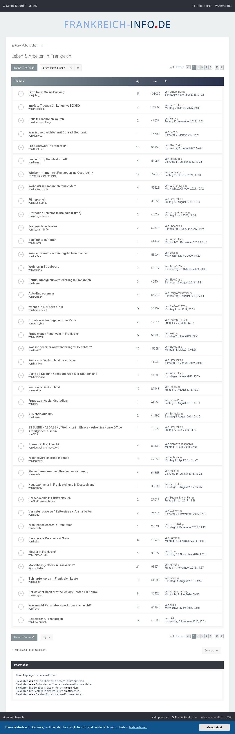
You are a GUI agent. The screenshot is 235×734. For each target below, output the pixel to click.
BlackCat (38, 149)
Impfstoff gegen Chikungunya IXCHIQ (54, 105)
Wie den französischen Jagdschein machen (58, 253)
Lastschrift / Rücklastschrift (47, 159)
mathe (37, 390)
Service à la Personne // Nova (48, 538)
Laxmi (36, 417)
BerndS (37, 487)
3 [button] (202, 67)
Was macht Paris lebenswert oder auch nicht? (60, 605)
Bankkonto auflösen (42, 240)
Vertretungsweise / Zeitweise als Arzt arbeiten (60, 511)
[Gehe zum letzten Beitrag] (184, 91)
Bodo (36, 514)
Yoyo (173, 252)
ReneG (173, 386)
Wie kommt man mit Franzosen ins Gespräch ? (60, 172)
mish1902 (175, 524)
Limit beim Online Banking (46, 92)
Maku (36, 283)
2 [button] (198, 67)
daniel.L (37, 135)
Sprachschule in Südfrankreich (49, 498)
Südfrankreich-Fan (44, 501)
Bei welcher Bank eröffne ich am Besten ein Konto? (63, 592)
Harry (173, 118)
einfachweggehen (180, 443)
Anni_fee (38, 323)
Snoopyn (175, 225)
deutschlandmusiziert (46, 447)
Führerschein (37, 199)
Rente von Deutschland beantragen (52, 360)
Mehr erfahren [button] (138, 727)
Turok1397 (176, 266)
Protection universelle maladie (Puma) (54, 213)
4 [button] (206, 67)
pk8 (172, 604)
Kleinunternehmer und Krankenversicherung (58, 471)
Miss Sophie (40, 202)
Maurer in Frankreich (42, 551)
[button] (188, 67)
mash (36, 474)
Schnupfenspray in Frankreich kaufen (53, 578)
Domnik (37, 296)
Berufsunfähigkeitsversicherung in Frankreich (59, 280)
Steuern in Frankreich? (43, 444)
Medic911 (39, 336)
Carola (173, 537)
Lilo (171, 551)
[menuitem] (32, 5)
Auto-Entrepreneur (41, 293)
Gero (172, 132)
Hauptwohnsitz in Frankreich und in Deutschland (61, 484)
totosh (37, 528)
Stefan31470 (41, 229)
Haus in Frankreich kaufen (46, 119)
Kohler (173, 564)
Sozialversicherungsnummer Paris (52, 320)
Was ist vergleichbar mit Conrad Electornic (57, 132)
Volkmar (174, 511)
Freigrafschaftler (179, 293)
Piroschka (39, 108)
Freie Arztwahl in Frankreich (47, 146)
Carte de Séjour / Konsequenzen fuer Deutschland (62, 374)
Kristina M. (39, 377)
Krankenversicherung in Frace (48, 458)
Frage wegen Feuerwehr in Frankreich (53, 333)
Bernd (36, 162)
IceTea (37, 256)
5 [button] (210, 67)
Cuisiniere (175, 172)
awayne (37, 595)
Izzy (35, 403)
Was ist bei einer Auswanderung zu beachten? (60, 347)
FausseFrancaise (47, 175)
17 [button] (217, 67)
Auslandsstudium (40, 414)
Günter (37, 243)
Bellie (36, 541)
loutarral (38, 461)
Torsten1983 (40, 554)
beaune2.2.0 (40, 310)
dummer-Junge (42, 122)
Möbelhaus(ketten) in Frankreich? (51, 565)
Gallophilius (176, 91)
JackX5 (37, 269)
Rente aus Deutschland (44, 387)
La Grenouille (40, 189)
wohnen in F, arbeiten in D (45, 307)
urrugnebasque (42, 216)
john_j (36, 95)
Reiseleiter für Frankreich (45, 619)
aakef (36, 581)
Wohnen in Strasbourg (43, 266)
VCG (35, 434)
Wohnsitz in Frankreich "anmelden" (52, 186)
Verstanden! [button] (214, 727)
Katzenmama (178, 591)
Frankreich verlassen (42, 226)
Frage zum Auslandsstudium (48, 400)
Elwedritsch (40, 622)
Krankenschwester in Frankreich (50, 525)
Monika (37, 363)
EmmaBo (175, 400)
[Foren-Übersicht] (117, 24)
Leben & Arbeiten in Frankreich (41, 56)
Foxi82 (37, 350)
